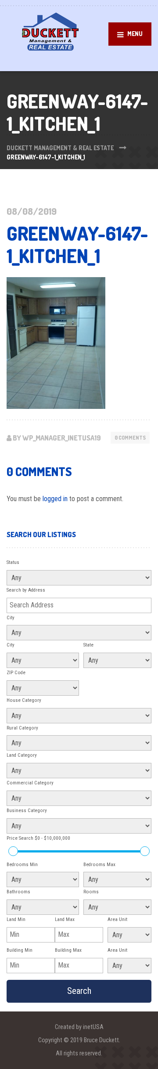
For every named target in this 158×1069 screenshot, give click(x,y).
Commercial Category (30, 783)
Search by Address (26, 590)
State (88, 645)
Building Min (19, 950)
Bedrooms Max (99, 864)
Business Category (27, 810)
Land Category (22, 755)
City (10, 618)
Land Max (65, 919)
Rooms (91, 892)
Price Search (38, 838)
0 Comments (130, 437)
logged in (55, 499)
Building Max (68, 950)
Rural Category (22, 728)
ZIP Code (16, 672)
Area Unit (117, 919)
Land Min (16, 919)
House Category (24, 700)
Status (13, 562)
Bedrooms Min (22, 864)
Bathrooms (18, 892)
